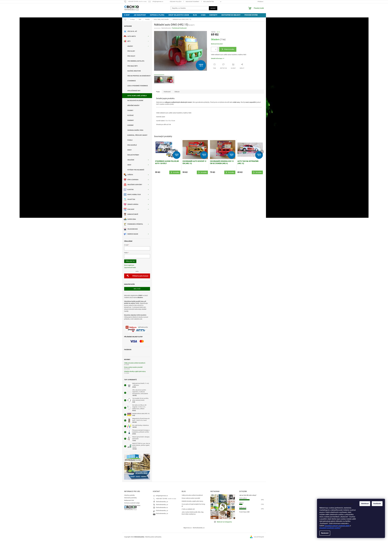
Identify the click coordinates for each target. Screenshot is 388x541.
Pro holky (131, 56)
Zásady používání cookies (132, 505)
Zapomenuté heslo (130, 267)
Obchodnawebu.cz (162, 507)
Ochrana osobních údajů (132, 503)
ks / (137, 289)
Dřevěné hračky (133, 105)
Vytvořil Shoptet (259, 537)
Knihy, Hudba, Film (134, 194)
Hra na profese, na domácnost (139, 76)
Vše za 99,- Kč (132, 31)
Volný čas (131, 199)
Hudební (130, 125)
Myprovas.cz (188, 528)
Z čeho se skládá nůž (188, 509)
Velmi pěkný (243, 498)
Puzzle (129, 140)
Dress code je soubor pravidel (133, 367)
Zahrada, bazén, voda (135, 130)
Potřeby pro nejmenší (135, 170)
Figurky (130, 110)
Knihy (129, 150)
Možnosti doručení (217, 44)
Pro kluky (131, 51)
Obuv (129, 165)
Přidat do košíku (229, 49)
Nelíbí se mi (242, 507)
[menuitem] (127, 15)
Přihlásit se (130, 261)
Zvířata (130, 174)
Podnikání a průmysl (135, 224)
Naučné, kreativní (134, 71)
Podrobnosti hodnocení (179, 28)
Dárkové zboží (132, 214)
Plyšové (130, 115)
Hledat (213, 8)
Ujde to (241, 503)
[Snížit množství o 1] (218, 50)
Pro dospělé (132, 145)
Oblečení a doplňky (134, 184)
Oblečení (130, 160)
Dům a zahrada (132, 179)
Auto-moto (131, 36)
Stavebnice (131, 81)
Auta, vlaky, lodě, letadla (137, 95)
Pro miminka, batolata (135, 61)
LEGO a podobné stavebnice (137, 86)
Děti (128, 41)
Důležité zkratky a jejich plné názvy (135, 371)
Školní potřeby (133, 155)
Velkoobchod (132, 229)
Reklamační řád (208, 1)
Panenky (130, 120)
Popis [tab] (158, 91)
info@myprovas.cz (162, 495)
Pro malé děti (132, 66)
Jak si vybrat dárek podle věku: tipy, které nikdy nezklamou (193, 513)
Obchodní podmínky (192, 1)
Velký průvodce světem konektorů (134, 363)
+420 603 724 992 (162, 498)
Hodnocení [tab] (167, 91)
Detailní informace (216, 58)
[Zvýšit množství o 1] (218, 48)
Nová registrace (129, 265)
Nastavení (324, 533)
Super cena (131, 219)
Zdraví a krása (132, 204)
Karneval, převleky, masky (137, 135)
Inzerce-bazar (132, 234)
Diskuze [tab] (177, 91)
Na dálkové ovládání (135, 100)
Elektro (130, 189)
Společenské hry (133, 90)
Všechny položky (176, 1)
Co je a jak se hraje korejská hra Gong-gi (193, 505)
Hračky (130, 46)
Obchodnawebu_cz (162, 501)
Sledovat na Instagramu (224, 522)
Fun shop (130, 209)
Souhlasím (377, 504)
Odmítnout (365, 504)
